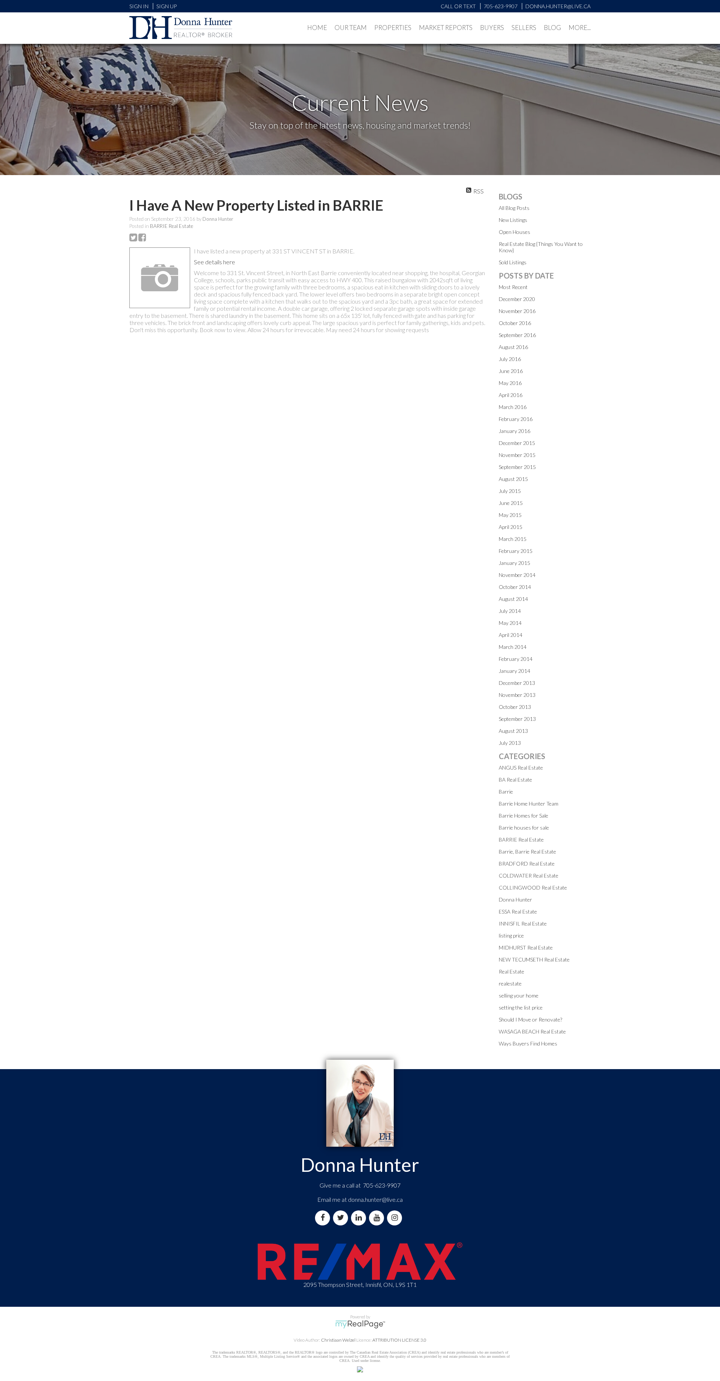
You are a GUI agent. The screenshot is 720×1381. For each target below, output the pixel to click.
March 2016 (512, 407)
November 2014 (517, 575)
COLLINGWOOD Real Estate (533, 887)
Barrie (506, 791)
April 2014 (510, 635)
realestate (510, 983)
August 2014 (513, 599)
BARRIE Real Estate (171, 226)
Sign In (138, 6)
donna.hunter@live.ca (375, 1199)
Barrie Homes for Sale (523, 815)
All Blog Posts (514, 208)
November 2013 (517, 695)
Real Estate (511, 971)
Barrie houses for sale (524, 827)
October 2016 (515, 323)
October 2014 (515, 587)
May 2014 (510, 623)
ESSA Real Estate (518, 911)
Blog (552, 27)
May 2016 (510, 383)
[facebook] (324, 1217)
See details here (214, 261)
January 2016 (514, 431)
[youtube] (378, 1217)
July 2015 (510, 491)
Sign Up (166, 6)
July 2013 (510, 743)
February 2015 (515, 551)
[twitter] (342, 1217)
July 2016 (510, 359)
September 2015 (517, 467)
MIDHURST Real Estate (526, 947)
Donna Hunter (515, 899)
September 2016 (517, 335)
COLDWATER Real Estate (528, 875)
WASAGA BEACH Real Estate (532, 1031)
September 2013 (517, 719)
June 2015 (511, 503)
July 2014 (510, 611)
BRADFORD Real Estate (527, 863)
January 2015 (514, 563)
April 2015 (510, 527)
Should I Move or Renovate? (530, 1019)
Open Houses (514, 232)
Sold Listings (512, 262)
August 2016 (513, 347)
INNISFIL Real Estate (523, 923)
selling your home (518, 995)
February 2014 (515, 659)
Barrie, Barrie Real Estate (527, 851)
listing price (511, 935)
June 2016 (511, 371)
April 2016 (510, 395)
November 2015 (517, 455)
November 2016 (517, 311)
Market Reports (445, 27)
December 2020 (517, 299)
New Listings (513, 220)
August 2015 (513, 479)
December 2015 (517, 443)
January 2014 (514, 671)
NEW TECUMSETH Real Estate (534, 959)
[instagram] (396, 1217)
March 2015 (512, 539)
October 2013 (515, 707)
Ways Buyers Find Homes (528, 1043)
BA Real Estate (515, 779)
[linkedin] (360, 1217)
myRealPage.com (360, 1324)
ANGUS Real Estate (521, 767)
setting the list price (521, 1007)
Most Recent (513, 287)
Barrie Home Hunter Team (528, 803)
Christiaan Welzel (338, 1340)
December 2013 (517, 683)
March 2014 (512, 647)
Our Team (350, 27)
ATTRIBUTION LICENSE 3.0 (399, 1340)
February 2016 (515, 419)
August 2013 (513, 731)
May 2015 (510, 515)
